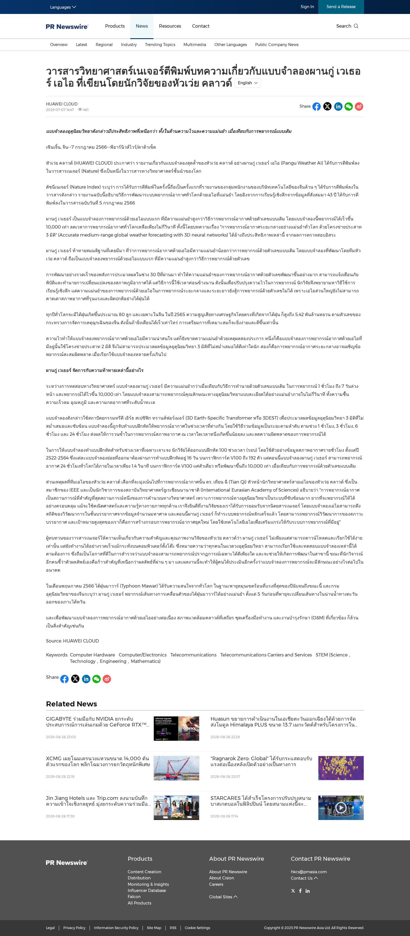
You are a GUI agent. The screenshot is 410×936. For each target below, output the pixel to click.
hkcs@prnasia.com (309, 871)
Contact (200, 26)
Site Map (154, 928)
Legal (50, 928)
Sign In (307, 6)
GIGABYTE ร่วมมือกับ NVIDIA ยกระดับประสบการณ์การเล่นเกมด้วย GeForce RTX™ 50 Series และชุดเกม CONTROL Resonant (96, 722)
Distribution (139, 877)
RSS (173, 928)
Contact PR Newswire (320, 858)
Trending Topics (160, 44)
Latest (81, 44)
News (142, 26)
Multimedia (195, 44)
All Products (139, 903)
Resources (170, 26)
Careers (216, 884)
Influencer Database (147, 890)
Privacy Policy (74, 928)
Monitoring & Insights (148, 884)
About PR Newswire (236, 858)
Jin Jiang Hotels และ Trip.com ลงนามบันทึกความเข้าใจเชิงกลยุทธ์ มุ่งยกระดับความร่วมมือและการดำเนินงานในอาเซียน (97, 801)
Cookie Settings (197, 928)
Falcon (134, 896)
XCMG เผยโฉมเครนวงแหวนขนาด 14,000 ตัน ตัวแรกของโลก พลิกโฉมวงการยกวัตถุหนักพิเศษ (98, 762)
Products (115, 26)
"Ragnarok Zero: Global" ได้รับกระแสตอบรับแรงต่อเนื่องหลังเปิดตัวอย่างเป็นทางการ (261, 762)
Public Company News (276, 44)
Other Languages (230, 44)
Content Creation (144, 871)
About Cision (221, 877)
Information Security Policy (116, 928)
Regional (104, 44)
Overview (58, 44)
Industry (129, 44)
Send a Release (341, 6)
